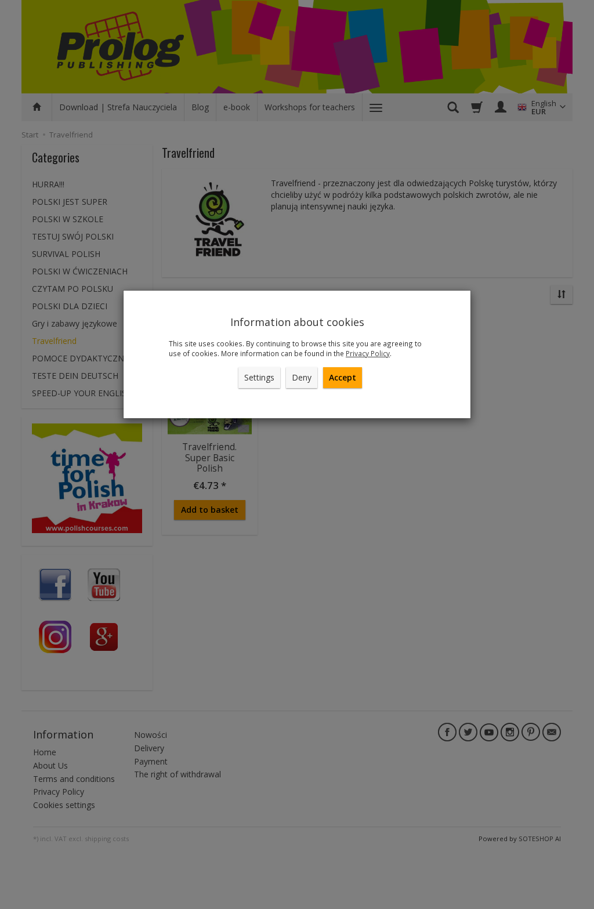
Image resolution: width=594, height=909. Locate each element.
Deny (302, 377)
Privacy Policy (368, 353)
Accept (342, 377)
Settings (259, 377)
